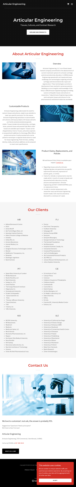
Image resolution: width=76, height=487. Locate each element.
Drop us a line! (10, 451)
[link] (14, 4)
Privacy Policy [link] (30, 470)
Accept (55, 480)
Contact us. (59, 162)
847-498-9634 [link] (19, 443)
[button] (72, 4)
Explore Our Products (38, 32)
